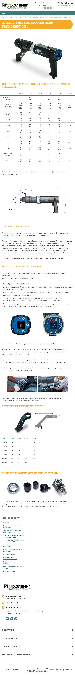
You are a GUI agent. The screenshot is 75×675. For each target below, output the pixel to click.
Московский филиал (42, 3)
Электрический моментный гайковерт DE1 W (15, 540)
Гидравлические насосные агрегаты (11, 562)
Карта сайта (61, 671)
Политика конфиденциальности (61, 669)
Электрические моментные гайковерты (12, 531)
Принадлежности (9, 571)
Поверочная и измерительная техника (12, 567)
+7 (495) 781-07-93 (13, 596)
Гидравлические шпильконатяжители (10, 558)
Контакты (39, 8)
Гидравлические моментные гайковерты (12, 526)
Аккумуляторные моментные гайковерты (12, 545)
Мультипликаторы (9, 554)
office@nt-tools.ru (13, 603)
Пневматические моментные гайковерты (12, 550)
